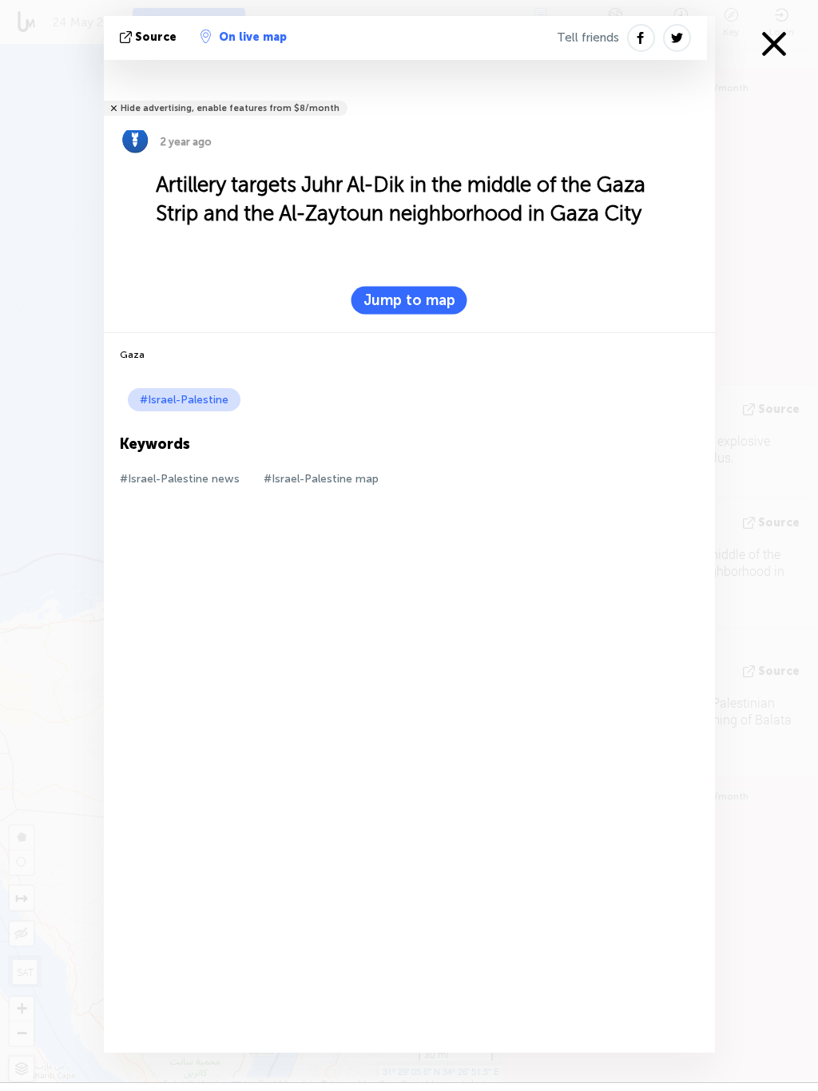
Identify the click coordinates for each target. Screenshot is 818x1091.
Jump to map (409, 300)
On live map (253, 37)
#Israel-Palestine (184, 400)
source (156, 37)
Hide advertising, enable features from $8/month (230, 108)
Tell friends (588, 37)
